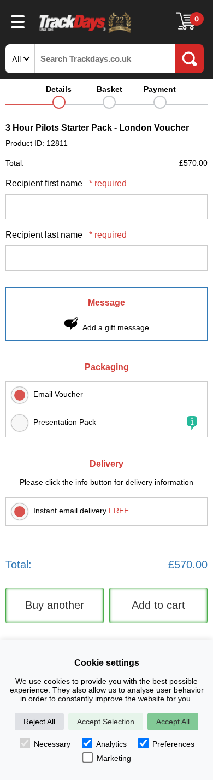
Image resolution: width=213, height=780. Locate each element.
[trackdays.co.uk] (85, 32)
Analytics (111, 744)
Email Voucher (58, 394)
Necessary (52, 744)
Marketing (114, 758)
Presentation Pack (64, 422)
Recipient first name (66, 183)
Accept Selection (105, 721)
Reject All (39, 721)
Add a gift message (115, 327)
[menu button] (17, 21)
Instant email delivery (81, 510)
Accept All (173, 721)
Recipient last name (66, 234)
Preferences (173, 744)
